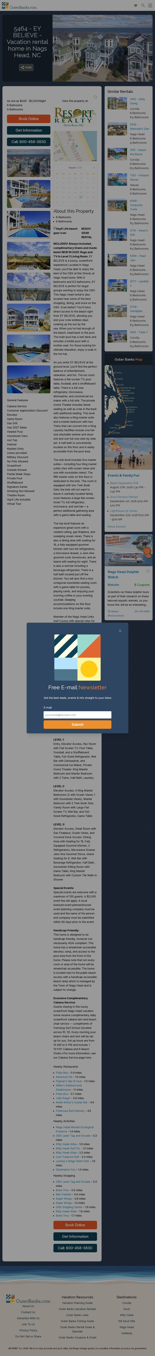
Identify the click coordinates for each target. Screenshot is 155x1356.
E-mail (48, 707)
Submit (77, 724)
